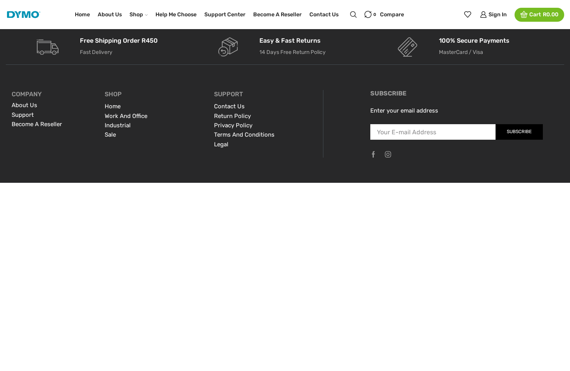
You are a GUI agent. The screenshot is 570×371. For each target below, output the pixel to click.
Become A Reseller (277, 14)
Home (82, 14)
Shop (136, 14)
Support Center (224, 14)
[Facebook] (373, 154)
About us (110, 14)
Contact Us (324, 14)
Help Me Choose (176, 14)
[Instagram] (388, 154)
